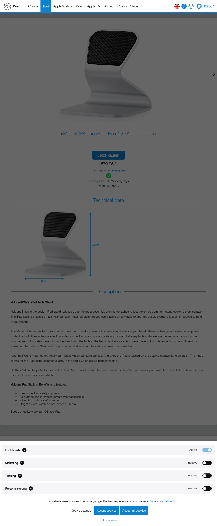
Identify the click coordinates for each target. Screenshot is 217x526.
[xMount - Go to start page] (13, 6)
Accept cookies (107, 510)
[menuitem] (33, 6)
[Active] (207, 450)
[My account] (191, 6)
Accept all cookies (134, 510)
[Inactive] (207, 463)
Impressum (110, 520)
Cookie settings (81, 510)
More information (161, 501)
